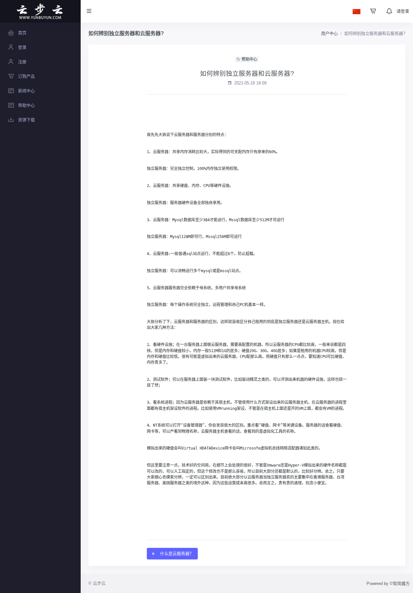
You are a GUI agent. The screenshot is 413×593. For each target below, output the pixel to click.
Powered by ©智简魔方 (388, 583)
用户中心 (329, 33)
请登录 (403, 11)
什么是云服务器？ (176, 553)
